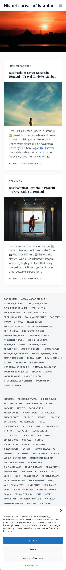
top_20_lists (38, 308)
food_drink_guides (36, 303)
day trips (27, 426)
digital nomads (12, 467)
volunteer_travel (14, 326)
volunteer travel (23, 490)
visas (51, 480)
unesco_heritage (33, 376)
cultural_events (45, 381)
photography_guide (33, 331)
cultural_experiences (16, 372)
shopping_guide (12, 317)
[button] (61, 510)
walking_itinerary (35, 317)
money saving (11, 413)
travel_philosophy (14, 344)
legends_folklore (42, 372)
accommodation (13, 403)
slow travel (53, 467)
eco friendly (40, 453)
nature (26, 449)
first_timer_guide (13, 358)
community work (46, 490)
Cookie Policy (31, 565)
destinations (28, 471)
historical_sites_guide (16, 367)
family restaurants (47, 426)
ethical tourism (23, 494)
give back (50, 499)
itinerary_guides (13, 303)
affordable (47, 413)
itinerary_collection (45, 367)
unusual (56, 453)
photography (45, 435)
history (41, 417)
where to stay (34, 403)
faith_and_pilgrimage (16, 353)
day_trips (55, 317)
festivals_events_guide (44, 353)
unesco (39, 440)
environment (36, 480)
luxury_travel (51, 349)
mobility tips (35, 462)
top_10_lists (10, 299)
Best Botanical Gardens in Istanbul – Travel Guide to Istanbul (32, 189)
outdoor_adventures (40, 326)
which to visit (48, 471)
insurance (50, 485)
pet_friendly (11, 331)
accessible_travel (14, 340)
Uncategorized (12, 385)
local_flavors (12, 376)
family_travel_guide (35, 312)
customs (9, 453)
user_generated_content (18, 381)
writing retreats (13, 503)
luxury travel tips (44, 449)
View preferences (33, 558)
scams (7, 494)
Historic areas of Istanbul (29, 5)
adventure (39, 444)
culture (28, 417)
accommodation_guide (34, 299)
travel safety (43, 494)
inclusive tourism (14, 462)
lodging (8, 408)
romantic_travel (13, 322)
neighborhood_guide (20, 66)
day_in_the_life (53, 358)
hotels (21, 408)
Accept (33, 540)
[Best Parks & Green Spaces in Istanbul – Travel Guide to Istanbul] (33, 104)
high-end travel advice (16, 444)
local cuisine (40, 431)
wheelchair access (14, 485)
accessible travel (27, 399)
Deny (33, 549)
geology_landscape (15, 362)
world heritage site (15, 458)
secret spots (11, 440)
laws (6, 490)
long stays (10, 499)
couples (26, 440)
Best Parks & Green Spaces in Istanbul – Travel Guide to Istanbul (32, 74)
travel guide (31, 476)
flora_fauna (15, 181)
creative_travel (37, 344)
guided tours (48, 399)
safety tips (10, 422)
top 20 (41, 422)
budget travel (12, 417)
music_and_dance (30, 349)
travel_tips (10, 349)
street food (10, 435)
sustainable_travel (39, 335)
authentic (23, 453)
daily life (45, 503)
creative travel (50, 476)
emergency (34, 485)
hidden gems (11, 426)
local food (27, 435)
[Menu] (60, 5)
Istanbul (9, 399)
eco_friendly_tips (37, 340)
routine (31, 503)
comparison (10, 471)
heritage (9, 431)
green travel (11, 449)
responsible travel (14, 480)
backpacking (36, 408)
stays (49, 403)
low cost (55, 417)
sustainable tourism (41, 458)
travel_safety (34, 322)
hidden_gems (37, 362)
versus (7, 476)
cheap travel (30, 413)
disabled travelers (30, 499)
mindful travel (33, 467)
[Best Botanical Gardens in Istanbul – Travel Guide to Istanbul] (33, 219)
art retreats (27, 422)
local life (23, 431)
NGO (17, 476)
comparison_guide (14, 335)
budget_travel (12, 312)
